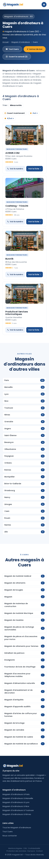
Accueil (6, 42)
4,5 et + (10, 118)
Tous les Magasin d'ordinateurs (17, 827)
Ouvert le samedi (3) (18, 56)
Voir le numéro (16, 168)
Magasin (15, 4)
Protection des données (16, 851)
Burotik (9, 258)
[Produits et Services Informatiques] (24, 294)
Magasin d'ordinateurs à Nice (16, 806)
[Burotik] (24, 241)
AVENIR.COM (12, 152)
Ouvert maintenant (16, 113)
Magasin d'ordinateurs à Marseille (18, 798)
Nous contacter (10, 835)
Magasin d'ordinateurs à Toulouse (18, 810)
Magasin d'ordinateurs (20, 42)
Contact (39, 851)
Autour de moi (35, 49)
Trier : (6, 105)
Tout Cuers (14, 49)
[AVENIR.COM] (24, 135)
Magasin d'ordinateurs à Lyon (16, 802)
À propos (31, 851)
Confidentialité (34, 848)
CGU (25, 848)
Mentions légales (15, 848)
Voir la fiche (33, 168)
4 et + (35, 113)
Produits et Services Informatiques (16, 313)
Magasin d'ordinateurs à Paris (16, 794)
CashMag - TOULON (16, 205)
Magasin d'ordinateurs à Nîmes (17, 814)
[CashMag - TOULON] (24, 188)
